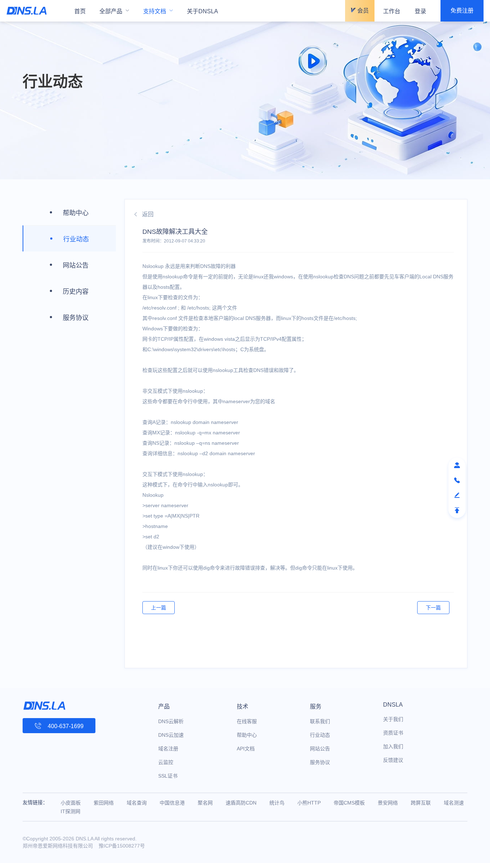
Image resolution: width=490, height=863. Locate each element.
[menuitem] (114, 11)
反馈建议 (393, 760)
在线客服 (247, 721)
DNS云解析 (171, 721)
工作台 (391, 11)
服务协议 (320, 762)
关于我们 (393, 719)
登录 (420, 11)
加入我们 (393, 746)
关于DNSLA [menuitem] (202, 11)
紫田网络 (104, 803)
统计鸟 (276, 803)
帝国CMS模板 (349, 803)
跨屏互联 (421, 803)
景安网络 (388, 803)
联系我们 (320, 721)
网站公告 (320, 748)
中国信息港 (172, 803)
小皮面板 (71, 803)
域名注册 (168, 748)
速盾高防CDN (241, 803)
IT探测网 (70, 811)
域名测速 (454, 803)
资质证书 (393, 733)
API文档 (246, 748)
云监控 (165, 762)
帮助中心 (247, 735)
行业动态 (320, 735)
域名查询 (137, 803)
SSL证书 (168, 776)
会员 (362, 11)
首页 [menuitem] (80, 11)
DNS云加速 (171, 735)
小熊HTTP (309, 803)
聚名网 (205, 803)
